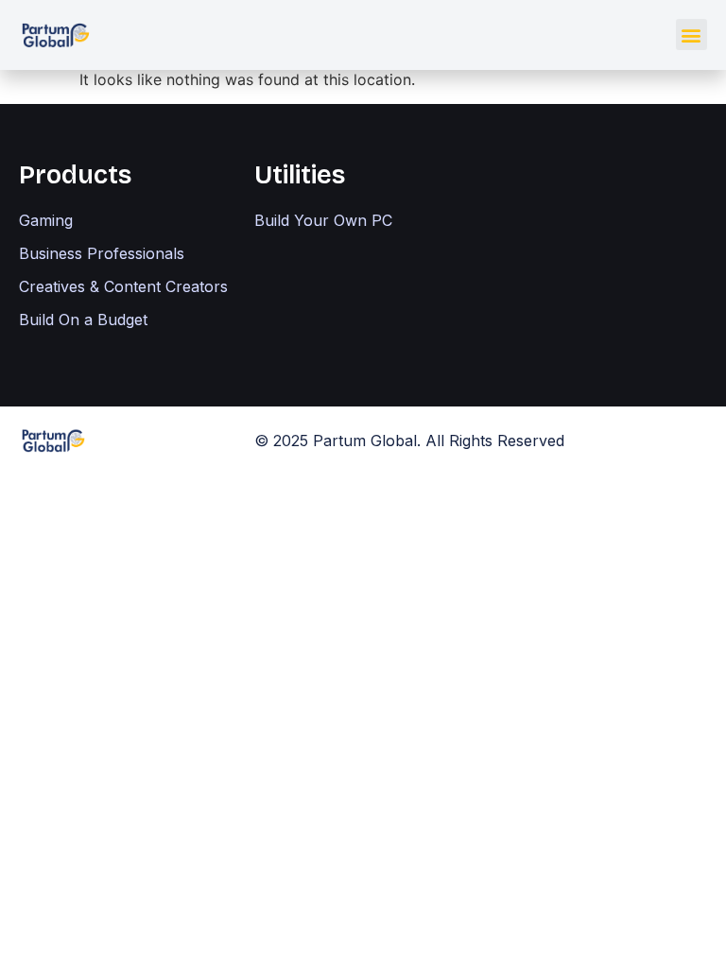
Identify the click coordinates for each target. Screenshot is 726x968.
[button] (691, 34)
